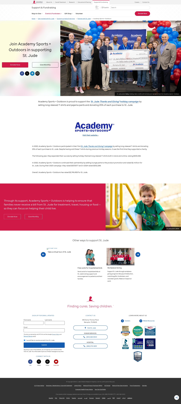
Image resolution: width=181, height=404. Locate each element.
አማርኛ (123, 398)
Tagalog (74, 398)
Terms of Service (28, 336)
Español (106, 7)
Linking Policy (77, 385)
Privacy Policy (55, 334)
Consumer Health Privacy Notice (84, 389)
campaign (96, 146)
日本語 (103, 398)
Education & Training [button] (84, 2)
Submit (44, 345)
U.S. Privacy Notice (39, 385)
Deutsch (98, 398)
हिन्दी (114, 398)
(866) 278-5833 (91, 346)
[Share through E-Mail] (37, 73)
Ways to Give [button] (36, 14)
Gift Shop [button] (67, 14)
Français (91, 398)
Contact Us (145, 2)
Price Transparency (135, 385)
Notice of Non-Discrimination (120, 385)
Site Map (144, 385)
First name (27, 320)
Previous (43, 267)
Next (137, 267)
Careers (137, 2)
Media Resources (149, 321)
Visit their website (89, 135)
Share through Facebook (22, 73)
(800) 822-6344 (91, 337)
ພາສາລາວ (129, 398)
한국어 (68, 398)
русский (80, 398)
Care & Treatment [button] (60, 2)
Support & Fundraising (44, 7)
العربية (85, 398)
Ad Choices (107, 385)
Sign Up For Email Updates (43, 315)
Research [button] (72, 2)
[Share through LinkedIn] (32, 73)
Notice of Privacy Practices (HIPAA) (92, 385)
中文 (56, 398)
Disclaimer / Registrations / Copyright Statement (59, 385)
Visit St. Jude (91, 328)
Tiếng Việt (61, 398)
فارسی (109, 398)
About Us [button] (49, 2)
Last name (48, 320)
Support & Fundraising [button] (101, 2)
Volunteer (79, 14)
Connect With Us (43, 356)
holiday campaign (115, 101)
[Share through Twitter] (27, 73)
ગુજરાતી (118, 398)
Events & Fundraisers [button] (52, 14)
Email (25, 327)
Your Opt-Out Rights (100, 389)
